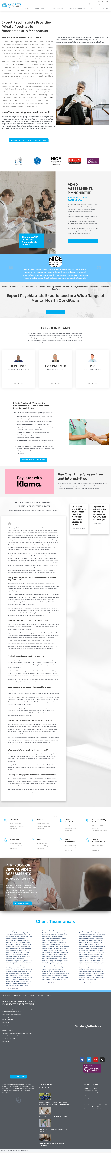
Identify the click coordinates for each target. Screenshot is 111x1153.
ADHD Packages (57, 8)
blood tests (14, 100)
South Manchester (70, 841)
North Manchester (70, 821)
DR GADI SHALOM (18, 366)
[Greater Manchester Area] (87, 840)
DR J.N (92, 366)
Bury (39, 840)
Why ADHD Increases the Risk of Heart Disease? (55, 1117)
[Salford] (33, 820)
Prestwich (14, 820)
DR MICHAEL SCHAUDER (55, 366)
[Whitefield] (5, 840)
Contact (104, 8)
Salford (40, 820)
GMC (18, 47)
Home (27, 8)
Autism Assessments (77, 8)
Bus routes (11, 702)
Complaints (40, 995)
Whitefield (14, 840)
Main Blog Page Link (45, 1087)
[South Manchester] (60, 840)
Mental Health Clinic (20, 995)
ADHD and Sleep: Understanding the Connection (51, 1144)
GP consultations (46, 98)
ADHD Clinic (39, 8)
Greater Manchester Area (99, 841)
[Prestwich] (5, 820)
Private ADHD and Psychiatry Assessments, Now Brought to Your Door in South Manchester (55, 1103)
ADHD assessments (18, 65)
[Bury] (33, 840)
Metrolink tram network (18, 697)
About (93, 8)
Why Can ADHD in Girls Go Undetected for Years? (53, 1130)
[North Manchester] (60, 820)
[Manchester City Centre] (87, 820)
